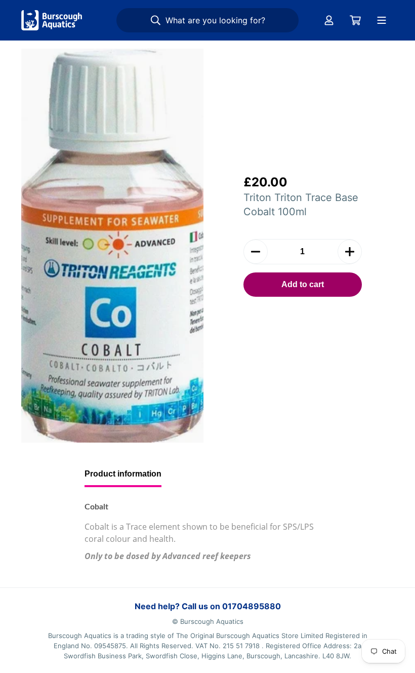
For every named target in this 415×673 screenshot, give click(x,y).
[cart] (355, 20)
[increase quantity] (350, 252)
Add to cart (302, 284)
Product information (123, 473)
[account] (329, 20)
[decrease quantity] (255, 252)
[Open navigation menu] (381, 20)
